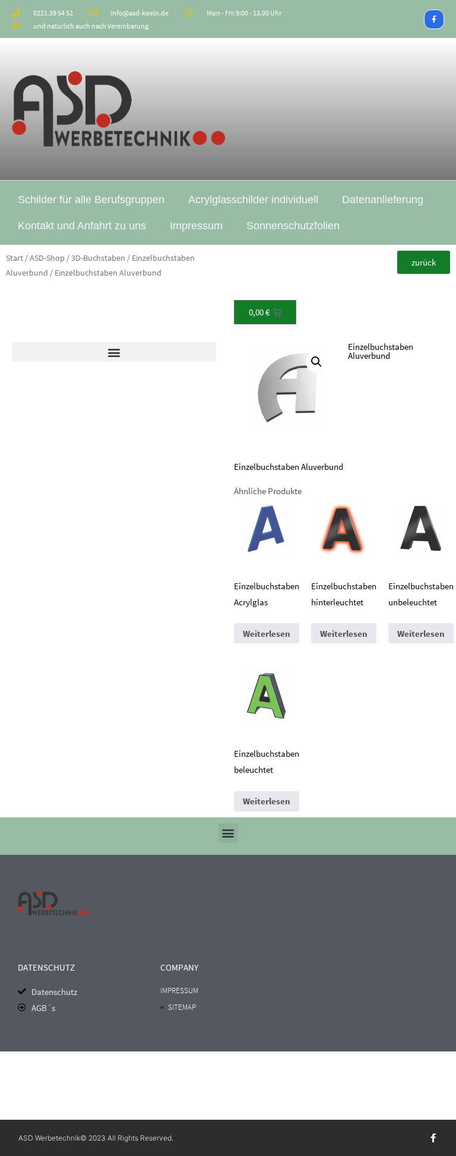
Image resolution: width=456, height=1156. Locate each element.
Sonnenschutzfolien (293, 226)
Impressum (196, 226)
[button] (114, 352)
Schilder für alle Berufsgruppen (91, 200)
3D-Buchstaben (98, 257)
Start (14, 257)
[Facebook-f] (434, 20)
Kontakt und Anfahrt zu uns (82, 226)
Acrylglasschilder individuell (253, 200)
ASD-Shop (47, 257)
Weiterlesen (266, 633)
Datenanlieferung (382, 200)
